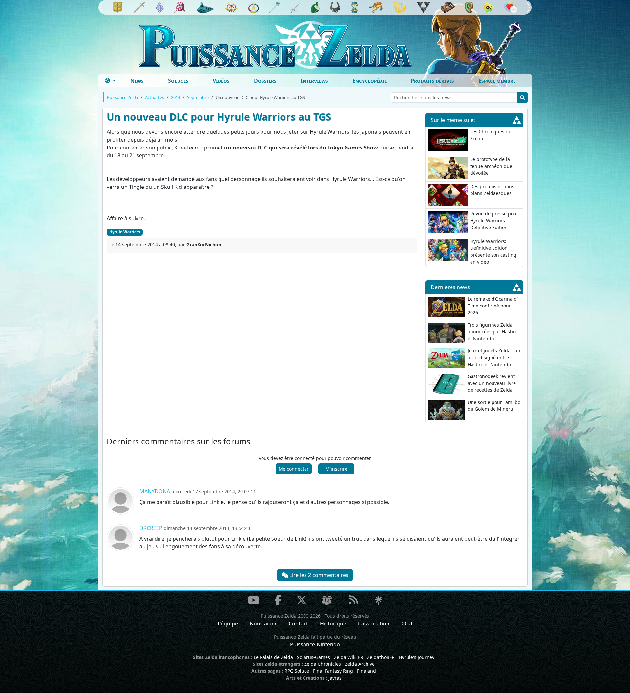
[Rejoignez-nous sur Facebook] (278, 600)
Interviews (314, 80)
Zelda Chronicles (322, 664)
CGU (406, 623)
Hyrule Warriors (124, 232)
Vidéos (221, 80)
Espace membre (496, 80)
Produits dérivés (432, 80)
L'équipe (228, 623)
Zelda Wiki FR (348, 657)
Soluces (178, 80)
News (137, 80)
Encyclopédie (369, 80)
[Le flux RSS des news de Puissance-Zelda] (353, 600)
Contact (298, 623)
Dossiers (265, 80)
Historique (333, 623)
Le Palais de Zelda (273, 657)
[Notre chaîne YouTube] (254, 600)
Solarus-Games (313, 657)
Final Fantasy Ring (333, 671)
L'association (373, 623)
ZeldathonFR (381, 657)
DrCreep (150, 528)
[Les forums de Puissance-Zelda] (327, 600)
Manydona (154, 491)
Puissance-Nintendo (315, 644)
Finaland (366, 671)
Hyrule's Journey (416, 657)
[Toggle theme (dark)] (110, 80)
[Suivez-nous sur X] (301, 600)
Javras (335, 678)
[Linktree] (378, 600)
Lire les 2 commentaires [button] (318, 575)
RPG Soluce (296, 671)
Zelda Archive (360, 664)
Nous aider (263, 623)
